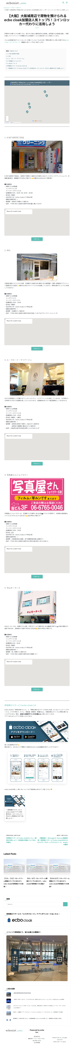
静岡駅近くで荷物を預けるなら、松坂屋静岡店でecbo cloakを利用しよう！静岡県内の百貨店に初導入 (37, 1018)
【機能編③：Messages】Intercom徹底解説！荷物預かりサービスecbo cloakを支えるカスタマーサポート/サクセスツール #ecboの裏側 (52, 841)
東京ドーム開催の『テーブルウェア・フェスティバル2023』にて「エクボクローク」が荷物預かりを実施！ (38, 1012)
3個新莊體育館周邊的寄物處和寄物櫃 (22, 993)
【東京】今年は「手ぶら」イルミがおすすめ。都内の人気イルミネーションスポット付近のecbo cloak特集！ (39, 999)
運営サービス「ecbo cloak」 (37, 1038)
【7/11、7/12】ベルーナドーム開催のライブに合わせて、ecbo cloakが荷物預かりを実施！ (13, 882)
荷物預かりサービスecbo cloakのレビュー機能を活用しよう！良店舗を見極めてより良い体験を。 (21, 840)
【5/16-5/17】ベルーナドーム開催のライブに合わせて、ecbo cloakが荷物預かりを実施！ (59, 882)
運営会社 (37, 1036)
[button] (37, 239)
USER (37, 27)
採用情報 (37, 1042)
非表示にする (13, 51)
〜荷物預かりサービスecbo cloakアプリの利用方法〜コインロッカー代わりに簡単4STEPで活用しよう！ (14, 814)
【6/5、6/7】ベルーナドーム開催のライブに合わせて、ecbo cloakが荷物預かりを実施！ (36, 881)
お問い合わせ (37, 1040)
